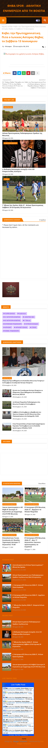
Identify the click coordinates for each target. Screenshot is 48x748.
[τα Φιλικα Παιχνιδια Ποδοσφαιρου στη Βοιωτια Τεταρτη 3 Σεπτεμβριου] (6, 405)
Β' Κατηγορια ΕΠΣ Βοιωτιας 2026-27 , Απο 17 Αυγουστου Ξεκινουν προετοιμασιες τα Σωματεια (35, 542)
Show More (41, 483)
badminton (22, 314)
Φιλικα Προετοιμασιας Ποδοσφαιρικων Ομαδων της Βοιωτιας (22, 134)
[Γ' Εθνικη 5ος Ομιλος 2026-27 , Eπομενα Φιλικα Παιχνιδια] (6, 608)
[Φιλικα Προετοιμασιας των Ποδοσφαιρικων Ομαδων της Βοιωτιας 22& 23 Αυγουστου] (6, 578)
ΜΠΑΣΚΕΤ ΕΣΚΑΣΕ (21, 327)
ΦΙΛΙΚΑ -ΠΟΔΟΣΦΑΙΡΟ (12, 331)
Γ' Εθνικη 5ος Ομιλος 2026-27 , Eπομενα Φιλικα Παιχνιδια (28, 606)
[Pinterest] (28, 73)
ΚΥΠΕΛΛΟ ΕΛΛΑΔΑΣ (32, 324)
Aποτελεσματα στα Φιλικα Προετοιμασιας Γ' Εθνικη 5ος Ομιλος (28, 566)
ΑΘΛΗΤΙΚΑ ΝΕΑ (29, 317)
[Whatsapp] (24, 73)
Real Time (17, 735)
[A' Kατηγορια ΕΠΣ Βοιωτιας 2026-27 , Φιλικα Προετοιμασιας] (6, 588)
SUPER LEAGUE (10, 314)
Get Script (11, 735)
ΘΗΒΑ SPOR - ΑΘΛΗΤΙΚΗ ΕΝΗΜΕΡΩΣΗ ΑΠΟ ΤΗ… (17, 693)
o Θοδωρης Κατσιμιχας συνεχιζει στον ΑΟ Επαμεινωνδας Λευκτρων (18, 170)
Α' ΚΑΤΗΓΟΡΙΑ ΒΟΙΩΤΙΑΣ (12, 317)
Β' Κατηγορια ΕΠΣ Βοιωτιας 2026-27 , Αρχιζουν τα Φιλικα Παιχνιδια (35, 509)
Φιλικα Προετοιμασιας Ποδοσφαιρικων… (14, 689)
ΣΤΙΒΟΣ (34, 327)
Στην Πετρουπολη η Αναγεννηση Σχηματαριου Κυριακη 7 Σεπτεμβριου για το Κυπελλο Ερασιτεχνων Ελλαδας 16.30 (29, 426)
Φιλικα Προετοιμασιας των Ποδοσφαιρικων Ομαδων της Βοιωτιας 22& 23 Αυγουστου (28, 576)
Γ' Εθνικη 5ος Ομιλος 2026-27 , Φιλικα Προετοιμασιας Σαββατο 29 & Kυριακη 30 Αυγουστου (22, 206)
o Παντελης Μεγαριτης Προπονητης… (16, 716)
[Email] (33, 73)
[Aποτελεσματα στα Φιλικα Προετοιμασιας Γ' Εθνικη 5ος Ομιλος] (6, 568)
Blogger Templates (20, 741)
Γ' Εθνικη (27, 320)
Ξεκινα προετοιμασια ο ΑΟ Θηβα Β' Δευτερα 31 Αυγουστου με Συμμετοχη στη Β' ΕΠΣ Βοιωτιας (12, 510)
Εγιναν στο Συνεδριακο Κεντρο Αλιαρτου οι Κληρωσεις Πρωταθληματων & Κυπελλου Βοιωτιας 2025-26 (28, 392)
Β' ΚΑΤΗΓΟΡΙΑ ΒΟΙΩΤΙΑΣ (12, 320)
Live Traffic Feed (18, 685)
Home (24, 739)
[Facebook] (15, 73)
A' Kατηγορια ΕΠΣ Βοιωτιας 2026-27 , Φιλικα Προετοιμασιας (28, 586)
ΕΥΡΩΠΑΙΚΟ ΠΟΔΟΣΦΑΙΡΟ (13, 324)
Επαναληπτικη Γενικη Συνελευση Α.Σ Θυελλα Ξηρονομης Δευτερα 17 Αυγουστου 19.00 (11, 541)
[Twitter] (19, 73)
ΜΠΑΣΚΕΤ (8, 327)
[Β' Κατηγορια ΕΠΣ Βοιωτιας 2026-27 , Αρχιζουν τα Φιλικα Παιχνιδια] (6, 598)
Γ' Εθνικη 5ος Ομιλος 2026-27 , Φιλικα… (14, 708)
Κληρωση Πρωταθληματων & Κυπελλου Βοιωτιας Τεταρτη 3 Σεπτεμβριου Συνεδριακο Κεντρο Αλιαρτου (23, 382)
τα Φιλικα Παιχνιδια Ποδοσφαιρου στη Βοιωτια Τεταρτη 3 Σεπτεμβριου (26, 403)
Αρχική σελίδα (7, 26)
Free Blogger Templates (30, 742)
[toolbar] (7, 65)
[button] (5, 65)
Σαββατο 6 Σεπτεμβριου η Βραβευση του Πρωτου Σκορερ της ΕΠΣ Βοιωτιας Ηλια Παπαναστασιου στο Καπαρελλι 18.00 (27, 414)
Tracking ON (24, 735)
